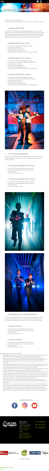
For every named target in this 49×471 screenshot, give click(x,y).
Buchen (42, 425)
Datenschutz (27, 458)
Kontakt (42, 422)
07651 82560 (26, 426)
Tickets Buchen (4, 467)
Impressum (21, 458)
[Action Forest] (2, 1)
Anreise (42, 428)
